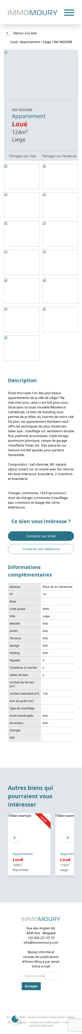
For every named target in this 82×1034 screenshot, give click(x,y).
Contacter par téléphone (41, 549)
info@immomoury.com (41, 942)
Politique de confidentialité (44, 1022)
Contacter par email (41, 536)
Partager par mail (22, 156)
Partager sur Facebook (59, 156)
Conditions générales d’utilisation (52, 1024)
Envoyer (31, 986)
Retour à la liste (25, 33)
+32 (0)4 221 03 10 (41, 938)
